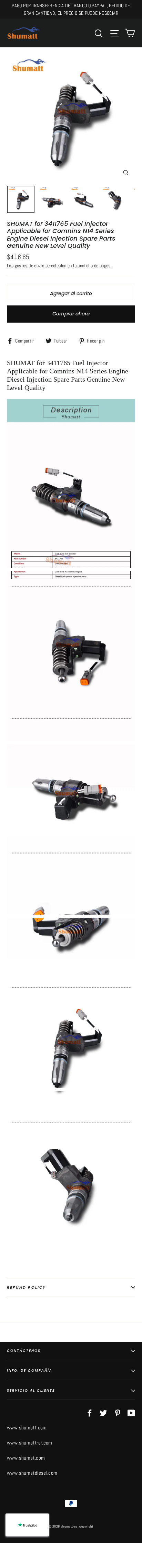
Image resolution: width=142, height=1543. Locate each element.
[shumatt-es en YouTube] (131, 1412)
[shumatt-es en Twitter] (103, 1412)
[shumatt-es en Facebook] (89, 1412)
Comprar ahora (71, 313)
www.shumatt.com (27, 1427)
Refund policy (26, 1287)
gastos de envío (29, 266)
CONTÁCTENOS (24, 1350)
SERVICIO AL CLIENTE (31, 1390)
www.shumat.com (26, 1457)
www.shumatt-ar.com (29, 1442)
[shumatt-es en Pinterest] (117, 1412)
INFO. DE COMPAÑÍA (29, 1370)
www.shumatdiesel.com (32, 1473)
